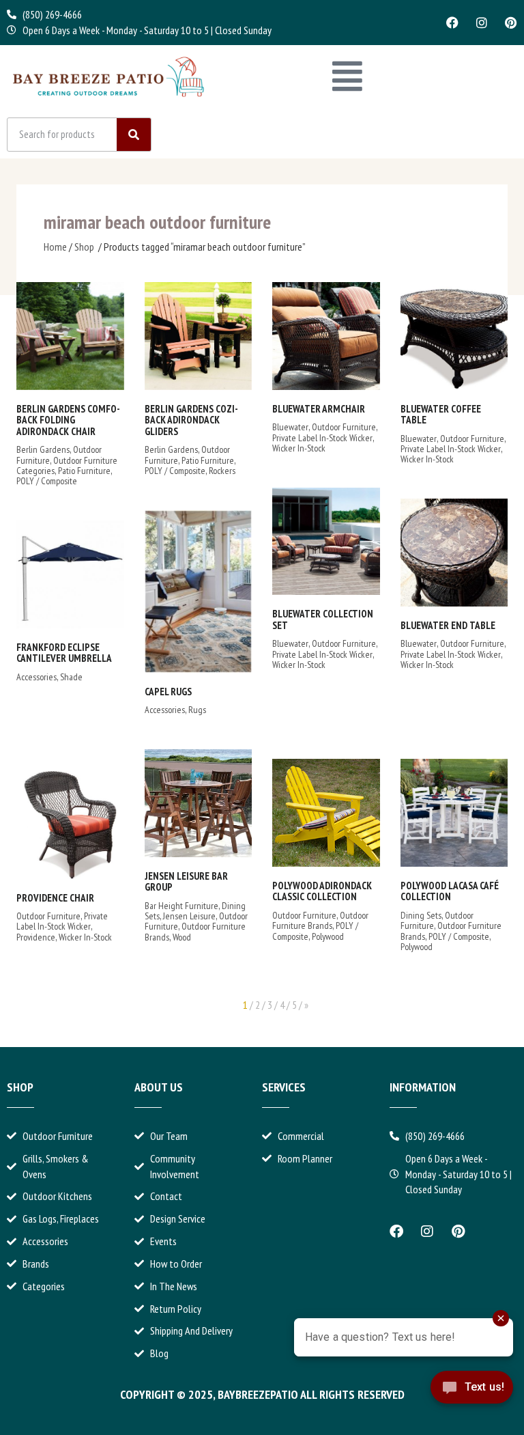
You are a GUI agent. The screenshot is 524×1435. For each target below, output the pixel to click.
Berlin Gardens (43, 449)
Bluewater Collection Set (322, 619)
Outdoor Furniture (344, 427)
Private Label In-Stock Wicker (322, 438)
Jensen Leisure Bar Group (186, 881)
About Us (158, 1087)
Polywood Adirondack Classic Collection (322, 891)
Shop (84, 246)
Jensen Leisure (189, 916)
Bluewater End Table (448, 625)
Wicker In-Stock (298, 448)
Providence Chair (55, 897)
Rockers (222, 470)
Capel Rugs (168, 691)
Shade (71, 677)
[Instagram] (482, 22)
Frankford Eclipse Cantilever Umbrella (64, 653)
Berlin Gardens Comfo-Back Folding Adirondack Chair (68, 420)
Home (55, 246)
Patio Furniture (84, 470)
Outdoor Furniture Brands (195, 931)
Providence (35, 937)
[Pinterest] (511, 22)
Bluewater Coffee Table (441, 414)
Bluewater (290, 427)
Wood (182, 937)
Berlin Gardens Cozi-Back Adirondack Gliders (191, 420)
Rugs (197, 709)
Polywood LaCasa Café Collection (450, 891)
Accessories (165, 709)
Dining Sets (421, 915)
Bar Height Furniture (181, 906)
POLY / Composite (46, 481)
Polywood (328, 936)
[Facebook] (452, 22)
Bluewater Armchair (318, 408)
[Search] (134, 134)
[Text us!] (472, 1399)
